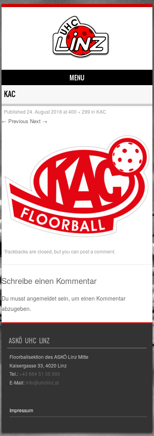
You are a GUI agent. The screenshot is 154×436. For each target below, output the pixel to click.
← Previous (15, 121)
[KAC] (77, 242)
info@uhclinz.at (42, 382)
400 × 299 (79, 111)
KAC (101, 111)
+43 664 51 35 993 (39, 373)
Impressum (21, 410)
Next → (38, 121)
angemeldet (41, 298)
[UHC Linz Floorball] (81, 56)
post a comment (97, 251)
